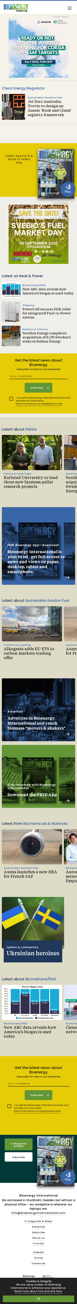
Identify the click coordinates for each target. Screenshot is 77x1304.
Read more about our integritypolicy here (39, 403)
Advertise (38, 1227)
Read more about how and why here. (38, 1291)
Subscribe (18, 1157)
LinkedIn (38, 1252)
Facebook (38, 1263)
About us (38, 1238)
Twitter (39, 1258)
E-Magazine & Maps (18, 1145)
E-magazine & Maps (38, 1221)
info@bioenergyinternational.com (38, 1213)
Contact (38, 1243)
